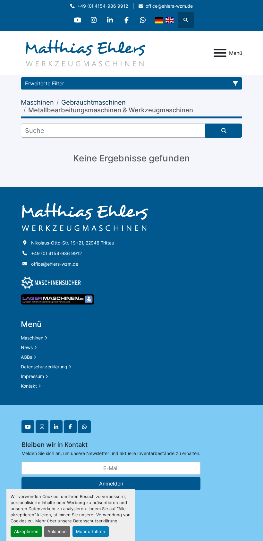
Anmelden (111, 483)
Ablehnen (57, 531)
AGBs (26, 357)
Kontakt (29, 386)
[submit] (223, 131)
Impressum (32, 376)
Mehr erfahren (90, 531)
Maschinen (32, 337)
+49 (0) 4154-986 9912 (102, 6)
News (27, 347)
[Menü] (220, 53)
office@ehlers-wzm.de (169, 6)
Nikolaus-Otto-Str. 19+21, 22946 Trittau (72, 242)
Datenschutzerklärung (95, 521)
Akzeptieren (26, 531)
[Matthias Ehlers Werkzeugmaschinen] (85, 216)
